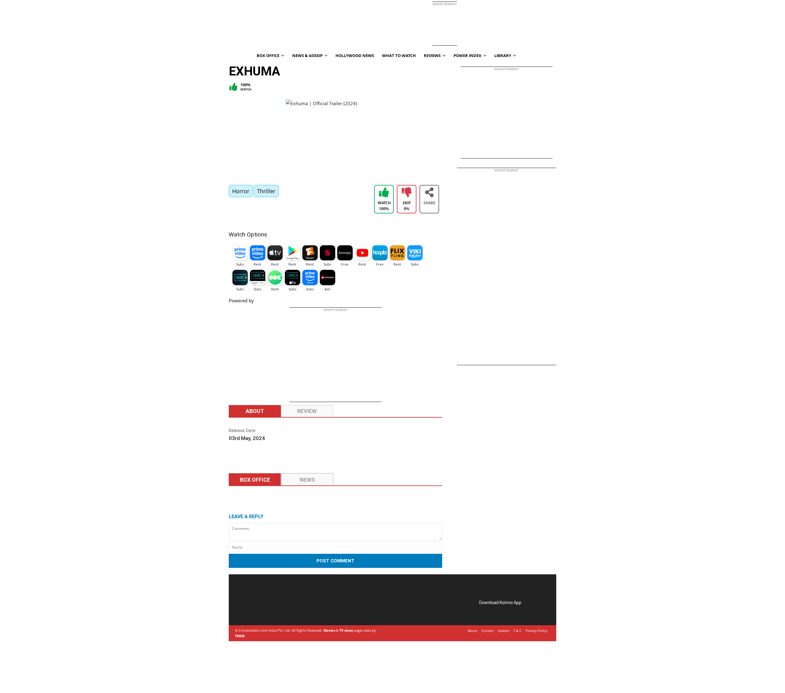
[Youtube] (279, 610)
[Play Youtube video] (364, 138)
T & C (517, 630)
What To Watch (399, 55)
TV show (346, 630)
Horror (240, 191)
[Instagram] (253, 610)
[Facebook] (244, 610)
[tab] (255, 480)
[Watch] (384, 193)
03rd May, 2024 (247, 438)
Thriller (266, 191)
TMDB (239, 636)
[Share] (429, 193)
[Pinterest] (261, 610)
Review (307, 411)
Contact (487, 630)
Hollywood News (354, 55)
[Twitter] (270, 610)
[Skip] (406, 193)
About (255, 411)
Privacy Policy (536, 630)
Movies (329, 630)
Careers (503, 630)
